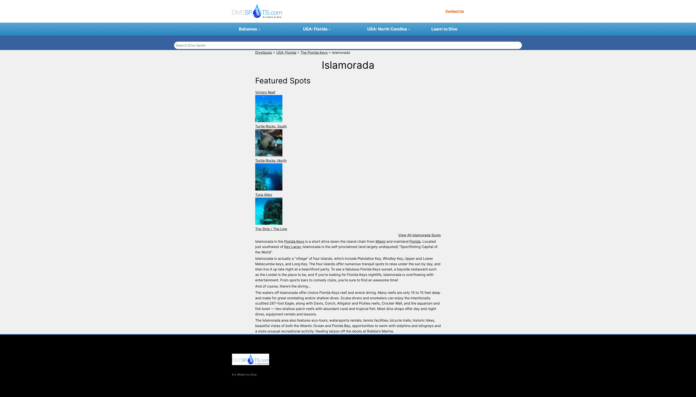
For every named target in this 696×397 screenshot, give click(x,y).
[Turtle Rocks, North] (268, 143)
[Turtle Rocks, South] (268, 109)
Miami (381, 241)
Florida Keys (294, 241)
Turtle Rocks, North (271, 160)
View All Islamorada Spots (419, 235)
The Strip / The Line (271, 229)
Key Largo (292, 247)
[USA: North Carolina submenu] (409, 29)
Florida (415, 241)
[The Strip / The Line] (268, 212)
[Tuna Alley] (268, 177)
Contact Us (454, 11)
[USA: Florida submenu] (329, 29)
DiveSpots (239, 368)
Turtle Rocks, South (271, 126)
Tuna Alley (263, 195)
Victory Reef (265, 92)
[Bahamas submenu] (259, 29)
